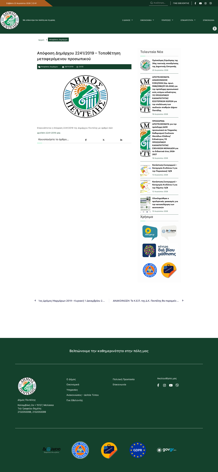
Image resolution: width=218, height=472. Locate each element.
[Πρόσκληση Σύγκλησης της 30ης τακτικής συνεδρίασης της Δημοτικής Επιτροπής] (145, 65)
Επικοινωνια (208, 20)
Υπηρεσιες (166, 20)
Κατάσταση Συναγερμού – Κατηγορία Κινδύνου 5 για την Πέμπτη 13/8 (164, 184)
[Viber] (210, 3)
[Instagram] (205, 3)
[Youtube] (200, 3)
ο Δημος (126, 20)
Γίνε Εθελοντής (74, 400)
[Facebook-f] (195, 3)
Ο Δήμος (71, 379)
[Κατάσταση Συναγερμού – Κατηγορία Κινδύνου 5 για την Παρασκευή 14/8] (145, 169)
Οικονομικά (72, 384)
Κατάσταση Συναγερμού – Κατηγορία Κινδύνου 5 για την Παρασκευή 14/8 (164, 168)
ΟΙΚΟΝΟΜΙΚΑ (146, 20)
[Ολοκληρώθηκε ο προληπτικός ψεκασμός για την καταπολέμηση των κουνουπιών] (145, 205)
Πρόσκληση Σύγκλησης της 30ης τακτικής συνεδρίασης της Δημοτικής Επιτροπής (165, 63)
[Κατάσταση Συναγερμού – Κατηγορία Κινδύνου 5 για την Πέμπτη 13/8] (145, 186)
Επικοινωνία (119, 384)
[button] (214, 28)
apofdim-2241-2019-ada (48, 133)
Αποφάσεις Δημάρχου (49, 67)
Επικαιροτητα (187, 20)
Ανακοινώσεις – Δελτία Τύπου (82, 395)
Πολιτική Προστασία (124, 379)
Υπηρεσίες (72, 389)
